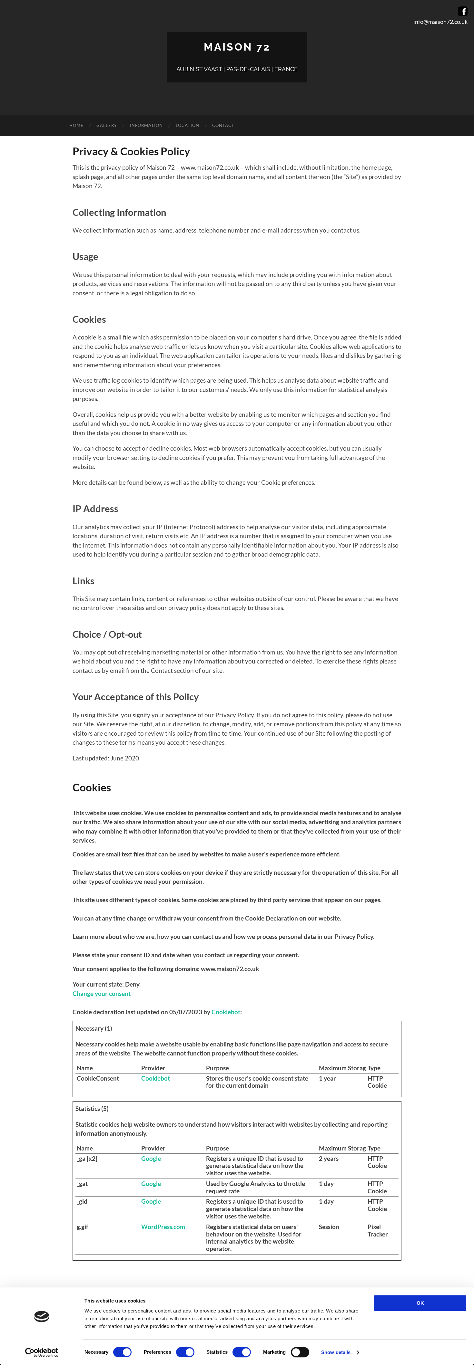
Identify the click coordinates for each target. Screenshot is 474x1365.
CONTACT (223, 125)
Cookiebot (226, 1012)
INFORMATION (146, 125)
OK (420, 1303)
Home (76, 125)
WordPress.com (163, 1226)
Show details (336, 1352)
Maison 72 (237, 47)
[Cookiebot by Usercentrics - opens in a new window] (42, 1352)
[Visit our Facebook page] (463, 13)
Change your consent (102, 993)
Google (151, 1158)
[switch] (185, 1352)
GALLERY (106, 125)
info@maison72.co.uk (440, 21)
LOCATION (187, 125)
